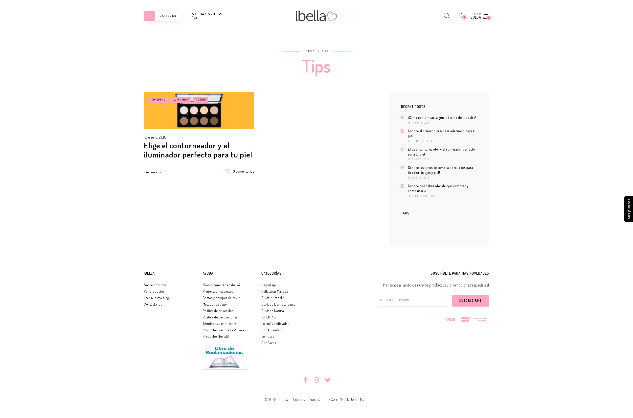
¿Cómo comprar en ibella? (221, 285)
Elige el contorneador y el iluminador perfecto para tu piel (198, 149)
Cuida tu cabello (273, 298)
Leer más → (152, 172)
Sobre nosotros (155, 285)
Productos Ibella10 (216, 336)
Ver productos (154, 291)
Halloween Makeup (274, 291)
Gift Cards (268, 343)
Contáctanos (153, 304)
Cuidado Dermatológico (278, 304)
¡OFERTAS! (269, 317)
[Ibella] (316, 15)
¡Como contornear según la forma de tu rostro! (442, 117)
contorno (158, 99)
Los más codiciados (275, 323)
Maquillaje (268, 285)
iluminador (180, 99)
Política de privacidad (218, 311)
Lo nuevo (267, 336)
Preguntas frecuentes (218, 291)
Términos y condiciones (220, 323)
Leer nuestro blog (156, 298)
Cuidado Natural (273, 311)
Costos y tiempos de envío (221, 298)
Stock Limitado (272, 330)
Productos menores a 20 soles (224, 330)
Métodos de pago (215, 304)
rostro (201, 99)
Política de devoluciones (220, 317)
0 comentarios (243, 171)
